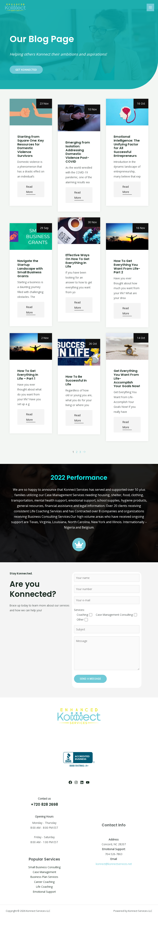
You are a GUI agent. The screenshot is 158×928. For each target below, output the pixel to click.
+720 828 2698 (44, 804)
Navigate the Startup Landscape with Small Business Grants (30, 268)
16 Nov (140, 228)
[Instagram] (76, 782)
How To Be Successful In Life (76, 380)
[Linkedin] (82, 782)
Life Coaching (44, 886)
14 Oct (141, 338)
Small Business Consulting (44, 867)
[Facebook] (70, 782)
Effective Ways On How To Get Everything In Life (77, 261)
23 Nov (44, 103)
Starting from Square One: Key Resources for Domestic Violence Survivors (30, 146)
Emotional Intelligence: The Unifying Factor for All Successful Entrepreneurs (127, 146)
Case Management (44, 872)
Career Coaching (44, 882)
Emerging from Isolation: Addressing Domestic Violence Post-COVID (78, 152)
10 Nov (92, 109)
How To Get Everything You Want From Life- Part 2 (127, 266)
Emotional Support (44, 891)
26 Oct (93, 343)
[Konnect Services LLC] (15, 7)
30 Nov (92, 222)
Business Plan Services (44, 877)
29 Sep (44, 228)
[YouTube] (87, 782)
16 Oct (141, 103)
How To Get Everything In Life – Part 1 (27, 375)
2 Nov (45, 338)
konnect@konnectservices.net (114, 864)
